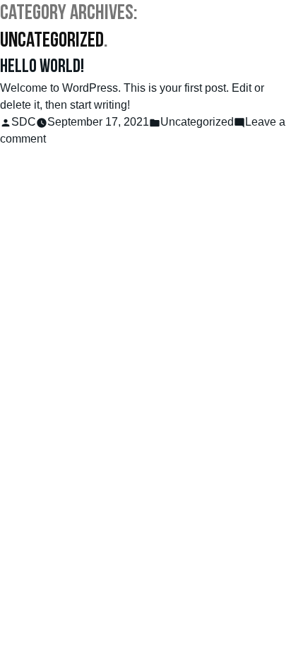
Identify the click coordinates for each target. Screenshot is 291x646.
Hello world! (42, 67)
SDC (23, 122)
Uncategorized (197, 122)
